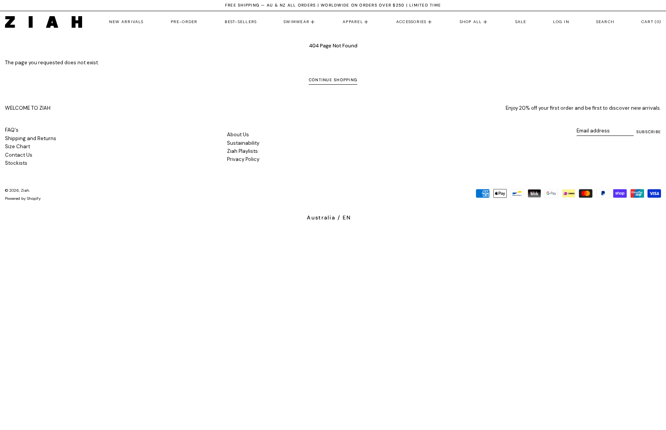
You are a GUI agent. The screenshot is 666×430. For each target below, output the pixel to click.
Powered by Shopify (23, 198)
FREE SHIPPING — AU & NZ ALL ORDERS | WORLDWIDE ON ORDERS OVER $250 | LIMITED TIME (333, 5)
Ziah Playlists (242, 151)
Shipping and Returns (30, 138)
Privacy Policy (243, 159)
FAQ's (11, 130)
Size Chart (17, 146)
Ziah (25, 190)
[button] (605, 22)
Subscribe (648, 131)
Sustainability (243, 143)
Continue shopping (333, 79)
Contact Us (18, 155)
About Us (238, 134)
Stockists (16, 163)
